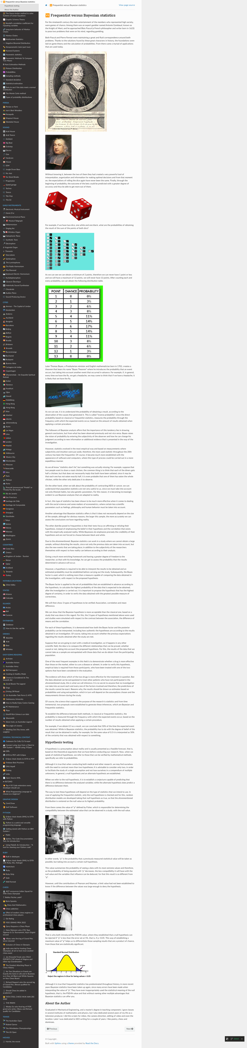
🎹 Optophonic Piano (11, 236)
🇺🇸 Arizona (7, 594)
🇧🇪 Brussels (7, 348)
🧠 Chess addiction (10, 909)
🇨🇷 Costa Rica (8, 549)
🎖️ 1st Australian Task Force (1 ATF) (17, 695)
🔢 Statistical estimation (13, 84)
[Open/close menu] (1, 2)
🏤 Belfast (7, 333)
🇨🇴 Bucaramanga (10, 352)
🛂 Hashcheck (9, 867)
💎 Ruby (6, 870)
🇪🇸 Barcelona (8, 325)
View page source (127, 5)
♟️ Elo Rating (8, 919)
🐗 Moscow (8, 465)
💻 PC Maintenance (11, 707)
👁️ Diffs (6, 751)
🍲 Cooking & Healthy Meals (14, 674)
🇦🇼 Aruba (7, 608)
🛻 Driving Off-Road (11, 691)
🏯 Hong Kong (9, 408)
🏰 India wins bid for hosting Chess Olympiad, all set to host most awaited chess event (18, 951)
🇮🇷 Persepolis (8, 114)
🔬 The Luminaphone (11, 263)
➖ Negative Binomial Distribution (16, 43)
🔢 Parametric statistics (12, 55)
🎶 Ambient (7, 139)
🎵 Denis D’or (8, 213)
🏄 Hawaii (7, 396)
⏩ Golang (7, 770)
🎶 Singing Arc (9, 228)
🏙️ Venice (7, 524)
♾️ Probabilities (9, 72)
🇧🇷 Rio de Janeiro (10, 494)
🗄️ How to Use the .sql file (13, 628)
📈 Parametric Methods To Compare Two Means (17, 59)
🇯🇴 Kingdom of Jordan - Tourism (16, 556)
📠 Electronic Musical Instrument (16, 209)
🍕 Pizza (6, 710)
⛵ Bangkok (8, 322)
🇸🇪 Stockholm (8, 516)
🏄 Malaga (7, 449)
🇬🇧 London (7, 442)
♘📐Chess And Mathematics (14, 905)
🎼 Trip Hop (8, 196)
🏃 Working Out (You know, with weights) (16, 731)
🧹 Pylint (6, 835)
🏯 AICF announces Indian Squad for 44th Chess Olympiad (18, 892)
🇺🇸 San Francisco (10, 497)
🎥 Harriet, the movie (11, 1042)
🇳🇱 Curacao (7, 615)
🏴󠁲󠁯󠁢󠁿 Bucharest (8, 356)
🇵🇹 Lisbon (7, 438)
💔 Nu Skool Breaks (11, 177)
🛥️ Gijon (6, 392)
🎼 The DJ (7, 200)
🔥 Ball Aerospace (10, 670)
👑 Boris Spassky (10, 901)
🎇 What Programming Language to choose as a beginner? (17, 793)
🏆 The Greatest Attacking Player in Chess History (17, 966)
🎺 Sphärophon (9, 259)
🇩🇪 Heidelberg (8, 400)
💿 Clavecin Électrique (12, 282)
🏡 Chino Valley (9, 585)
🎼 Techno (7, 188)
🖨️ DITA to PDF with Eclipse (14, 755)
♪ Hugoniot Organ (10, 247)
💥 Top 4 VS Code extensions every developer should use (17, 787)
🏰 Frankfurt (8, 389)
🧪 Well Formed (9, 882)
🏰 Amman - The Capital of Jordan (17, 306)
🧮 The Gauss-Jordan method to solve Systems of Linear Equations (18, 14)
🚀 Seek (6, 878)
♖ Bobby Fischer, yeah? (12, 897)
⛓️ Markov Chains (10, 36)
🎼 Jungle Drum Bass (11, 169)
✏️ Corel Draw (9, 803)
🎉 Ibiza (6, 411)
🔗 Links (6, 774)
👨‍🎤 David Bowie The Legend (14, 684)
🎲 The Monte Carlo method (14, 93)
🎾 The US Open (9, 1032)
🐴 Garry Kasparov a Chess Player (16, 926)
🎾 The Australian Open (12, 1021)
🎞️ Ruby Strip (8, 874)
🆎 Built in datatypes (11, 857)
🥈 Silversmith (8, 718)
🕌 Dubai (7, 381)
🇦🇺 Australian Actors (11, 663)
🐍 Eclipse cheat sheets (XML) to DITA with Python (18, 818)
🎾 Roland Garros (10, 1025)
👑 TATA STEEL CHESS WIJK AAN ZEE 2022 (18, 998)
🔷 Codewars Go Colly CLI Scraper (16, 741)
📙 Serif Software (10, 807)
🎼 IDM (6, 166)
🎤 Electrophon (9, 244)
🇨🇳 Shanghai (8, 513)
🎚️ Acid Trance (9, 135)
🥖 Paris (6, 476)
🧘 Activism (8, 659)
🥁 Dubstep (8, 147)
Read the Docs (92, 1043)
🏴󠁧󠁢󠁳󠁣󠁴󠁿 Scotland (8, 568)
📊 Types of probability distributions (17, 97)
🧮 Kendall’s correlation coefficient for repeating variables (18, 24)
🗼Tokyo (6, 520)
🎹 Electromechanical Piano (14, 217)
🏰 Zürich (7, 539)
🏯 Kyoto (6, 427)
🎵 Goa (6, 154)
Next (128, 1029)
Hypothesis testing (12, 6)
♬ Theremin (8, 251)
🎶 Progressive (9, 181)
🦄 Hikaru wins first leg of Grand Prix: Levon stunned (18, 940)
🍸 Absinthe (8, 638)
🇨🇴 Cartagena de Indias (12, 367)
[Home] (46, 5)
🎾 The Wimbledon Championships (17, 1028)
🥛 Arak (6, 642)
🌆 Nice (6, 472)
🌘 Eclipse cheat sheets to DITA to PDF (18, 759)
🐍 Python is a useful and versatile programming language (16, 824)
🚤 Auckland (8, 318)
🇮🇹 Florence (8, 385)
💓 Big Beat (7, 143)
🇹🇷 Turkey (7, 575)
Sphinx (58, 1043)
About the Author (12, 10)
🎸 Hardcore (8, 158)
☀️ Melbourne (8, 453)
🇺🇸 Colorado (8, 598)
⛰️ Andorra (7, 314)
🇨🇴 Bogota (7, 337)
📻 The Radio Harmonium (13, 266)
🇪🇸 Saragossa (8, 509)
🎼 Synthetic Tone (10, 240)
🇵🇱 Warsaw (7, 532)
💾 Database (8, 625)
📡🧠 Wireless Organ (11, 232)
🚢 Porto (6, 484)
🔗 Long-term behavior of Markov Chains (16, 31)
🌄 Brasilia (7, 341)
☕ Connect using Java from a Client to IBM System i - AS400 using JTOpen (18, 746)
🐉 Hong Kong (9, 404)
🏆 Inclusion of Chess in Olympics (16, 945)
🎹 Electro (7, 150)
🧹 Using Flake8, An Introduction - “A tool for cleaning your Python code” (18, 846)
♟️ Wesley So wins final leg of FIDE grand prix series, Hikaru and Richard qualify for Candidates (17, 1009)
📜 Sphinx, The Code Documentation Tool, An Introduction (18, 840)
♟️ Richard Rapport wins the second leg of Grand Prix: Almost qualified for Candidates (19, 984)
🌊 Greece (7, 552)
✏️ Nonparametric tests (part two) (16, 47)
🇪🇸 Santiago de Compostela (14, 505)
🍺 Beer (6, 645)
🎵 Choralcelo (8, 289)
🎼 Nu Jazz (7, 173)
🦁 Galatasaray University (13, 699)
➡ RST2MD (7, 782)
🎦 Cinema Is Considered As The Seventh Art (16, 679)
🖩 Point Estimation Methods (14, 65)
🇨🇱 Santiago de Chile (11, 501)
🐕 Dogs (6, 688)
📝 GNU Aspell (9, 766)
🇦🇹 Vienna (7, 528)
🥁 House (7, 162)
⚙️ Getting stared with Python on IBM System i (18, 830)
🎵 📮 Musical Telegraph (13, 221)
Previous (53, 1029)
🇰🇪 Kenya (7, 560)
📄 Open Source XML (11, 778)
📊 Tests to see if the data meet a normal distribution (19, 88)
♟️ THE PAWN (9, 1003)
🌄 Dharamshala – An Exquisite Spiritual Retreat (19, 376)
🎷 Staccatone (9, 255)
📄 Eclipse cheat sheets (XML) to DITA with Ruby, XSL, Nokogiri (18, 862)
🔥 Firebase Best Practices (13, 763)
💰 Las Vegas (8, 430)
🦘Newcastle (8, 468)
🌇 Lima (6, 434)
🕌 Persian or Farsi (10, 107)
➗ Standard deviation (12, 80)
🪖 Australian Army (10, 666)
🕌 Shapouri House (11, 118)
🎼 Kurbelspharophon (11, 278)
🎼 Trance (7, 192)
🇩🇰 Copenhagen (9, 371)
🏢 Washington (9, 536)
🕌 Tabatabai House (11, 122)
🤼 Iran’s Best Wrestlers (12, 110)
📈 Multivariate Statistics (13, 39)
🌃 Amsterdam (9, 310)
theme (71, 1043)
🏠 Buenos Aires (9, 363)
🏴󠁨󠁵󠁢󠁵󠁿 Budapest (8, 360)
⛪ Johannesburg (10, 423)
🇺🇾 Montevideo (9, 461)
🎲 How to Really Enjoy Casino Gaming (18, 703)
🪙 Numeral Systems (11, 51)
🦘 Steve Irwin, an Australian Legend (17, 722)
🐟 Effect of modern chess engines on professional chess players (18, 914)
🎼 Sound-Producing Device (14, 297)
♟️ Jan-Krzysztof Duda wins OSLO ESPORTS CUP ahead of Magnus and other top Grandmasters (17, 959)
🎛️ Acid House (9, 131)
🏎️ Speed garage (9, 185)
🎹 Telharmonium (10, 225)
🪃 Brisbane (8, 344)
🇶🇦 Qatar (6, 564)
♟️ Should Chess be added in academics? (14, 992)
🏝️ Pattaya (7, 480)
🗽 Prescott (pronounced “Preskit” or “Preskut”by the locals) (17, 489)
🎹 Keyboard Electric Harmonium (16, 274)
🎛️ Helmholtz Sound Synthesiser (16, 285)
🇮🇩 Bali (6, 611)
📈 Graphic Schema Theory (14, 20)
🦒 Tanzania (7, 572)
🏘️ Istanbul (7, 415)
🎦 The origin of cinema (12, 726)
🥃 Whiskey (8, 649)
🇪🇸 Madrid (7, 446)
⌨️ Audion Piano (9, 293)
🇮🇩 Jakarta (7, 419)
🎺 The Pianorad (9, 270)
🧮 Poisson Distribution (12, 68)
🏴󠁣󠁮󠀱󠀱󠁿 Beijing (7, 329)
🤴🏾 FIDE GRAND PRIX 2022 (14, 923)
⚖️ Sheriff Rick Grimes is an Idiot (16, 714)
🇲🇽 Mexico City (9, 457)
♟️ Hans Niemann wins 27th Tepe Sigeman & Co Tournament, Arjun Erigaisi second (19, 932)
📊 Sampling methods (11, 76)
